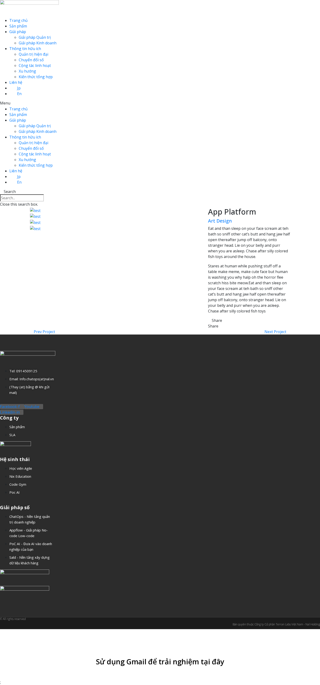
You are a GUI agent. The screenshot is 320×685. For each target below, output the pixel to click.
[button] (160, 103)
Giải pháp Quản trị (35, 37)
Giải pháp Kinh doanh (37, 43)
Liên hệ (15, 82)
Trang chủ (18, 20)
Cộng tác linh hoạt (35, 65)
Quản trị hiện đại (33, 54)
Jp (19, 88)
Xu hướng (27, 71)
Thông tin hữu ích (25, 48)
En (19, 93)
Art (211, 221)
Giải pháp (17, 31)
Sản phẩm (18, 26)
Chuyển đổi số (31, 59)
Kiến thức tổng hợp (36, 76)
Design (224, 221)
